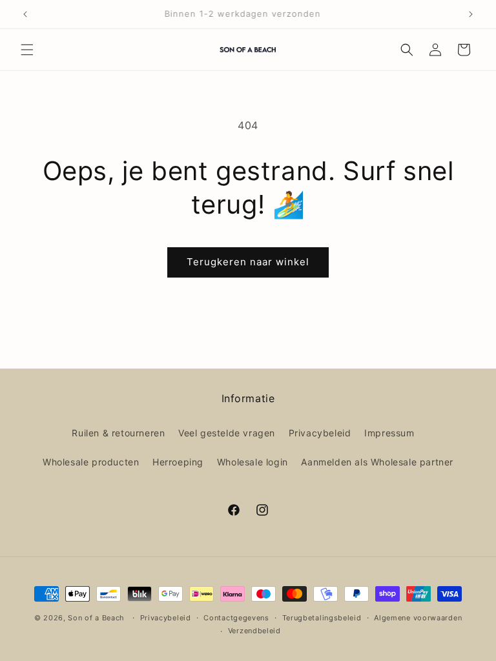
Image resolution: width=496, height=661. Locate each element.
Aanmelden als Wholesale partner (377, 461)
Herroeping (177, 461)
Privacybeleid (320, 432)
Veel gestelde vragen (226, 432)
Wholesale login (252, 461)
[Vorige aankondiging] (25, 14)
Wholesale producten (91, 461)
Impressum (389, 432)
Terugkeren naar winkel (248, 262)
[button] (27, 50)
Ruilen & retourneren (118, 432)
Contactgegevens (236, 617)
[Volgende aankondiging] (471, 14)
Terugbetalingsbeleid (322, 617)
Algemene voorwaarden (418, 617)
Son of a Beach (96, 617)
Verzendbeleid (254, 630)
